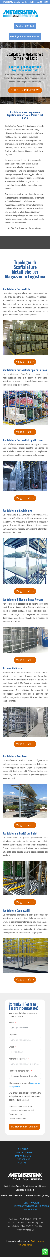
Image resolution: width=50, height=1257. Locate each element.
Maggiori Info (23, 361)
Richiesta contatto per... (19, 1071)
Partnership (23, 1159)
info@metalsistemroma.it (26, 36)
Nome (11, 1022)
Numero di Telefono (18, 1059)
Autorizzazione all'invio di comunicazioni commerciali (21, 1108)
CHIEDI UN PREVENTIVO (25, 90)
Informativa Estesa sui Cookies (31, 1206)
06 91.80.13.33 (26, 26)
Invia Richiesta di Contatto (24, 1126)
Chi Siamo (23, 1149)
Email (11, 1047)
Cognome (13, 1034)
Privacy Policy (31, 1209)
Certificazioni (31, 1203)
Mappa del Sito (23, 1156)
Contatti (23, 1163)
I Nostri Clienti (23, 1152)
